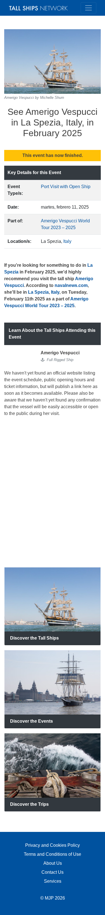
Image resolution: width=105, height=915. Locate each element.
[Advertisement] (52, 492)
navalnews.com (71, 285)
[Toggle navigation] (88, 7)
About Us (52, 863)
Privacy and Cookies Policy (52, 845)
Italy (67, 241)
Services (52, 881)
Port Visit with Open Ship (65, 186)
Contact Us (52, 872)
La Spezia (38, 292)
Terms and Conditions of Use (52, 854)
